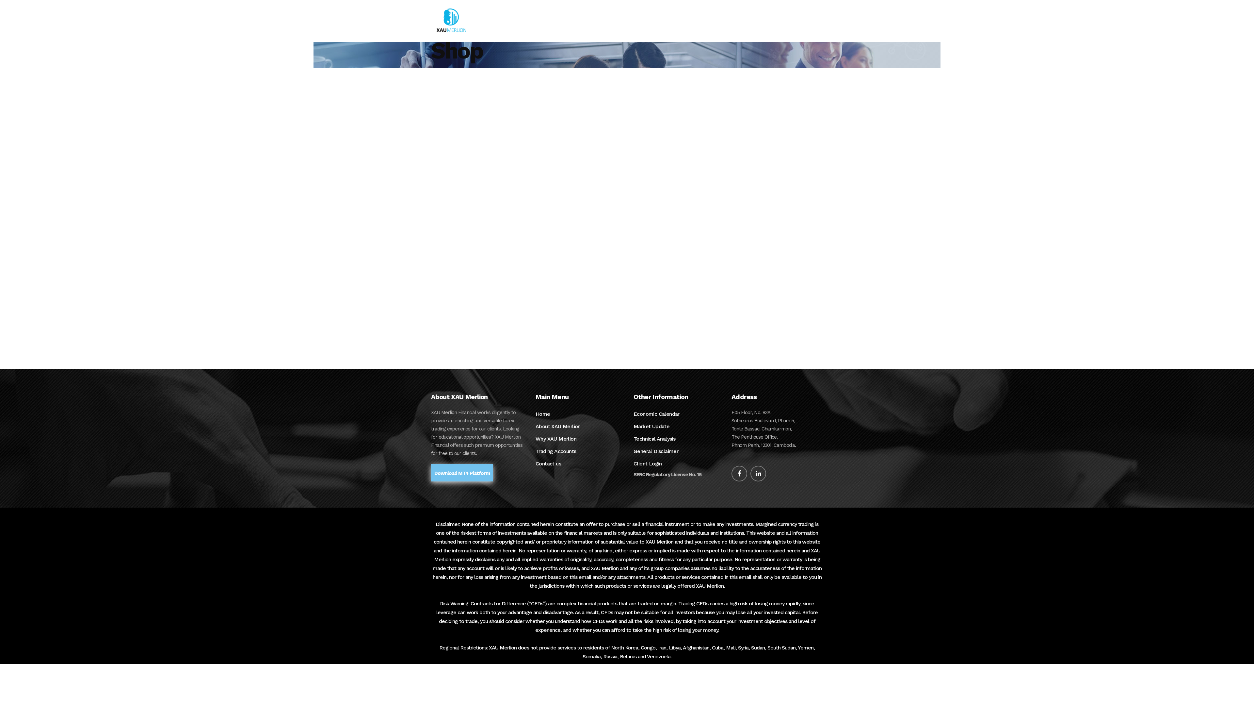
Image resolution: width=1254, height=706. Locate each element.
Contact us (548, 464)
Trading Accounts (556, 451)
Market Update (651, 426)
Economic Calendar (657, 414)
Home (543, 414)
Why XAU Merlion (556, 439)
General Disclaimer (656, 451)
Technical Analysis (654, 439)
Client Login (648, 464)
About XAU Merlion (558, 426)
